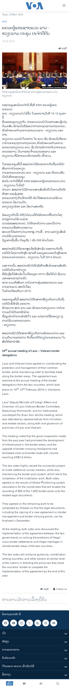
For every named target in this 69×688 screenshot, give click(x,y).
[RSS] (37, 623)
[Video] (24, 683)
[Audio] (41, 683)
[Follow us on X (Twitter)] (29, 623)
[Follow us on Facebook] (5, 623)
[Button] (62, 48)
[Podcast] (45, 623)
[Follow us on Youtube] (13, 623)
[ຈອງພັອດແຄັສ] (53, 623)
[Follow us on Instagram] (21, 623)
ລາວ (4, 21)
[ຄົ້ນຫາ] (57, 683)
